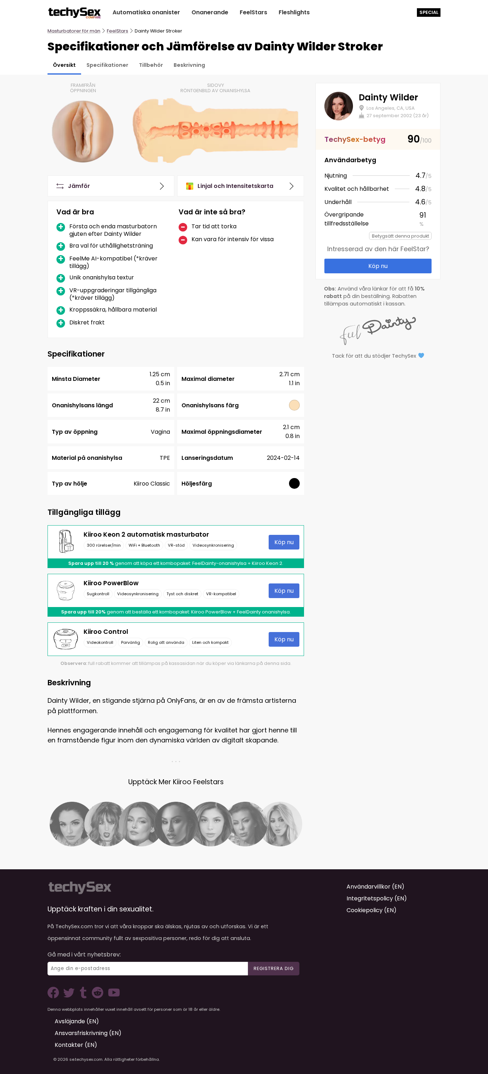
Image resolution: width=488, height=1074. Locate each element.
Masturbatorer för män (74, 31)
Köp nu (284, 542)
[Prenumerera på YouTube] (112, 996)
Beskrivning (189, 65)
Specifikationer (107, 65)
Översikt (64, 65)
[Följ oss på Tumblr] (84, 996)
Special (428, 12)
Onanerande (209, 12)
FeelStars (253, 12)
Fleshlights (294, 12)
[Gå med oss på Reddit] (96, 996)
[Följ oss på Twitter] (70, 996)
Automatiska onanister (146, 12)
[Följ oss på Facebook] (55, 996)
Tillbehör (151, 65)
